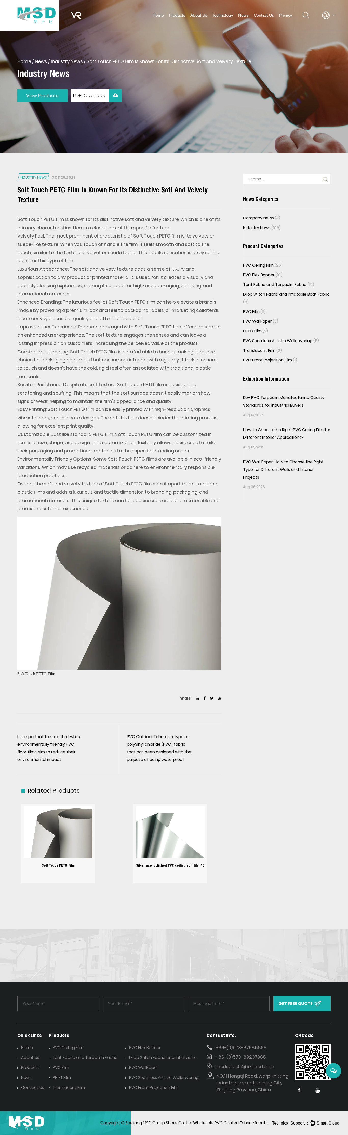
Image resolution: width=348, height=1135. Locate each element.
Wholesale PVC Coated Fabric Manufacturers (238, 1123)
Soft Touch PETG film (40, 219)
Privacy (285, 15)
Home (158, 15)
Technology (222, 15)
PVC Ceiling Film (263, 265)
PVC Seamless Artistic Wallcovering (281, 341)
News (243, 15)
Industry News (67, 61)
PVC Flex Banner (262, 275)
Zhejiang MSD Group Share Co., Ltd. (159, 1123)
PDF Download (89, 95)
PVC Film (254, 312)
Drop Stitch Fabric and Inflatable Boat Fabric (162, 1058)
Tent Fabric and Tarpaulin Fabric (278, 285)
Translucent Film (262, 350)
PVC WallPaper (260, 321)
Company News (261, 218)
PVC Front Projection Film (270, 360)
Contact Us (264, 15)
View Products (42, 95)
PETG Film (255, 331)
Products (177, 15)
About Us (198, 15)
